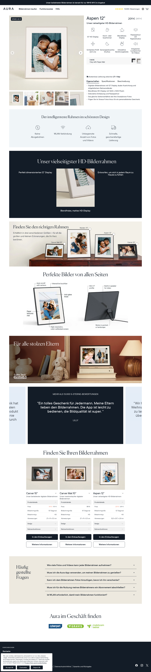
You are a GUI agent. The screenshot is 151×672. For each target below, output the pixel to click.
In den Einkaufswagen (42, 537)
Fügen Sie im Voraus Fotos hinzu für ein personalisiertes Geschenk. (114, 99)
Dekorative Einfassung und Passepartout (103, 94)
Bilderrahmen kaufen (28, 9)
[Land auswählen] (142, 9)
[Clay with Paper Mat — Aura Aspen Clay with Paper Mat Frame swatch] (138, 61)
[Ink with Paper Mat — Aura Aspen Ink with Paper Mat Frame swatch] (133, 61)
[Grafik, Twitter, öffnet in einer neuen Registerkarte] (147, 665)
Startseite (6, 651)
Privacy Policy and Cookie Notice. (36, 663)
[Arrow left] (12, 53)
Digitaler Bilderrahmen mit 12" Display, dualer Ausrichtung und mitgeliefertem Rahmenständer (112, 86)
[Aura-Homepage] (8, 9)
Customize (23, 667)
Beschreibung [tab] (124, 81)
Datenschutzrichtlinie (63, 666)
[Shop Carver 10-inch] (137, 243)
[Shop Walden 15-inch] (90, 229)
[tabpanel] (114, 92)
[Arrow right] (81, 53)
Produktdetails (32, 502)
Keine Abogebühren (37, 135)
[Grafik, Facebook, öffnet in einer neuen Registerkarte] (137, 665)
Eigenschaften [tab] (93, 81)
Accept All (9, 667)
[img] (55, 626)
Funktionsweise (46, 9)
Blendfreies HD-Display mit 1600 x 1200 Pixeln (106, 91)
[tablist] (114, 81)
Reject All (36, 667)
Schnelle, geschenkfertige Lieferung (113, 137)
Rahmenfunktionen (34, 529)
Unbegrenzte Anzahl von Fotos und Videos (88, 137)
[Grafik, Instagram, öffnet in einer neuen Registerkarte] (142, 665)
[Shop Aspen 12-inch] (113, 234)
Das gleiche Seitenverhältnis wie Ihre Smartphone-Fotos (110, 96)
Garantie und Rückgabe (82, 666)
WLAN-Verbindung (63, 133)
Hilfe (58, 9)
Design (30, 524)
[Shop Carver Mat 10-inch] (64, 243)
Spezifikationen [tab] (108, 81)
